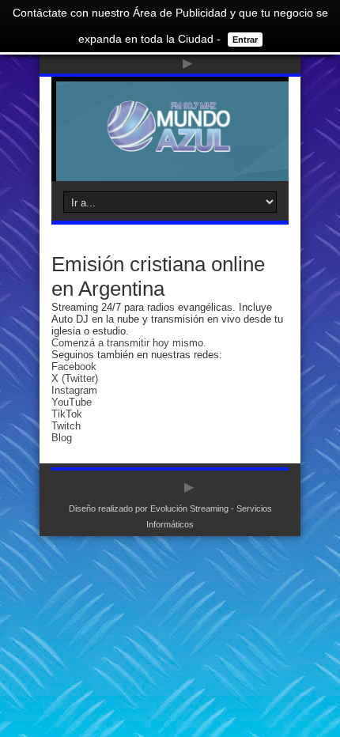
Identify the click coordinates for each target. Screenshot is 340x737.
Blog (61, 438)
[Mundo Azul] (170, 142)
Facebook (73, 366)
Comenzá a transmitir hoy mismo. (128, 343)
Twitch (66, 426)
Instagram (74, 390)
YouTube (71, 402)
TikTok (66, 414)
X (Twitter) (74, 378)
